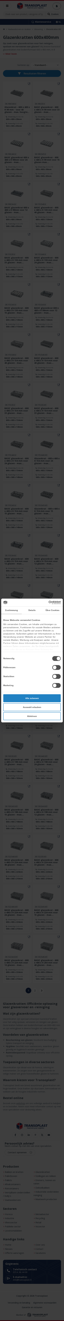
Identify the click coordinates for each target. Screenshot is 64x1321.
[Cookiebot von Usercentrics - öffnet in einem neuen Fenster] (48, 602)
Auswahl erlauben (32, 707)
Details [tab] (32, 610)
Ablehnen (32, 716)
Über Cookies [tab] (52, 610)
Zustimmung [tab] (11, 610)
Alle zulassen (32, 698)
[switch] (56, 667)
